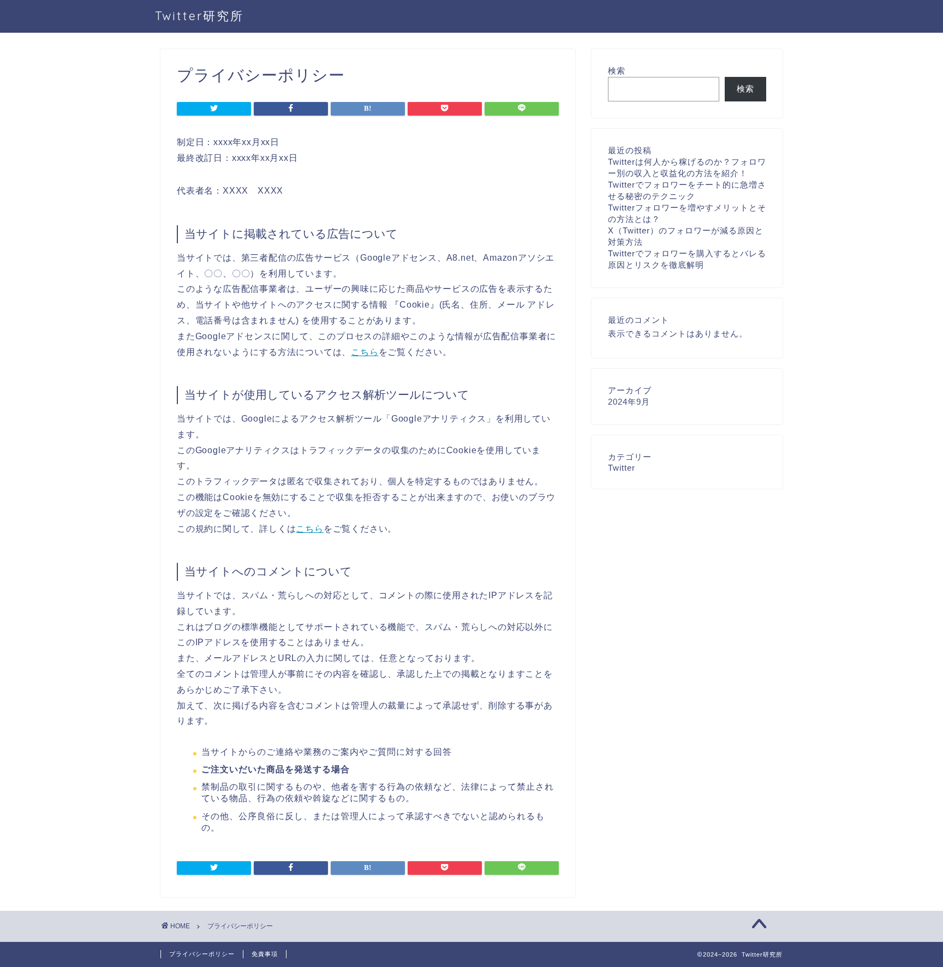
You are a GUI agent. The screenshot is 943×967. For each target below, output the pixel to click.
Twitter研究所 (199, 15)
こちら (364, 352)
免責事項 (265, 954)
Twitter (621, 467)
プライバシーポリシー (202, 954)
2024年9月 (629, 401)
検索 (616, 70)
